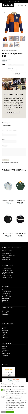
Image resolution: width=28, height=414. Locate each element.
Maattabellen (5, 313)
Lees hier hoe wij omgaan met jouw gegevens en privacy (10, 162)
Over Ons (4, 290)
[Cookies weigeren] (4, 390)
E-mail (3, 139)
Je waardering (4, 145)
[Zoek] (18, 5)
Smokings (4, 327)
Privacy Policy (5, 302)
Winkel (6, 50)
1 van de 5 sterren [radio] (2, 146)
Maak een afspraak (11, 112)
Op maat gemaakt (6, 295)
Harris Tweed (5, 355)
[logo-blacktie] (8, 5)
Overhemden (5, 337)
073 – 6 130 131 (7, 257)
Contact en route (6, 293)
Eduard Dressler (6, 353)
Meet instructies (5, 311)
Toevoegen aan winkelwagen (16, 74)
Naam (3, 133)
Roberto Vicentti (6, 350)
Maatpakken (5, 334)
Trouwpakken (5, 332)
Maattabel (10, 68)
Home (3, 50)
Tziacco (4, 352)
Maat (3, 64)
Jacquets (4, 329)
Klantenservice (5, 298)
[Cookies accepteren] (2, 390)
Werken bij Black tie (6, 296)
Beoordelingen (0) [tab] (6, 122)
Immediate (4, 346)
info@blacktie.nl (7, 259)
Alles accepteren (10, 412)
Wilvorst (4, 348)
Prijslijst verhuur (5, 314)
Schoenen (4, 335)
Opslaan (3, 412)
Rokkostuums (5, 330)
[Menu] (21, 5)
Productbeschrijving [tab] (6, 125)
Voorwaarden (5, 300)
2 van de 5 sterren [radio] (3, 146)
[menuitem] (18, 5)
